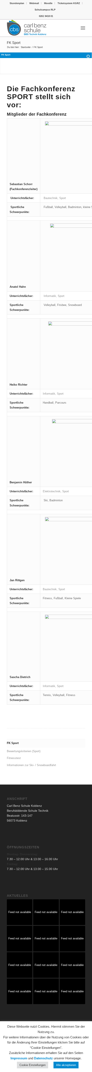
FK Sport (13, 43)
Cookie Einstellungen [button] (32, 1065)
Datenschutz (43, 1058)
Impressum (18, 1058)
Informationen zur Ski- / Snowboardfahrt (31, 765)
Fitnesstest (14, 758)
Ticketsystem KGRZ (69, 3)
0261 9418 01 (46, 16)
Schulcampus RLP (45, 9)
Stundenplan (17, 3)
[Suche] (73, 28)
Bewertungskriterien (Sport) (23, 751)
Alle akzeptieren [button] (66, 1065)
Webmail (34, 3)
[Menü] (83, 28)
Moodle (48, 3)
